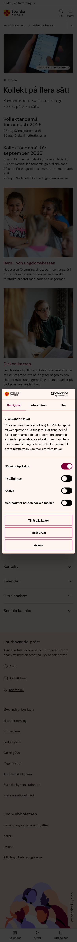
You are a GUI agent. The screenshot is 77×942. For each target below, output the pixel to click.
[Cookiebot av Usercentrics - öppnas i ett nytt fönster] (55, 394)
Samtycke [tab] (14, 405)
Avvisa (38, 545)
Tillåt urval (38, 532)
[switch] (66, 478)
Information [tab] (38, 405)
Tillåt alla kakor (38, 520)
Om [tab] (63, 405)
